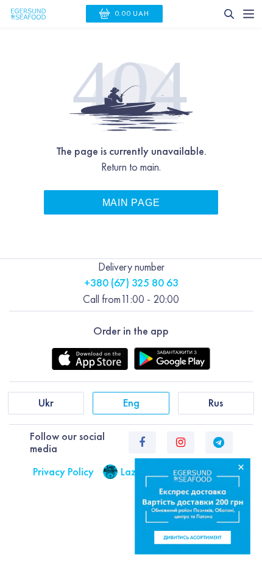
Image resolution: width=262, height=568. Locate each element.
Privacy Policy (63, 471)
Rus (215, 403)
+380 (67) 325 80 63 (131, 282)
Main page (131, 202)
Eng (131, 403)
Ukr (46, 403)
